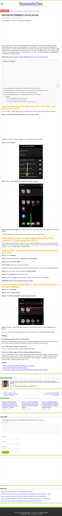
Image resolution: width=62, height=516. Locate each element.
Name (4, 436)
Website (4, 446)
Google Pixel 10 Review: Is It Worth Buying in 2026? (24, 11)
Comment (5, 422)
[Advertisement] (31, 33)
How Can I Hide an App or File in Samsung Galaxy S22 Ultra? (22, 101)
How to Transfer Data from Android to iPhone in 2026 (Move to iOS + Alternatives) (50, 404)
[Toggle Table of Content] (57, 86)
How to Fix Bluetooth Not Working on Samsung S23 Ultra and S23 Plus (51, 393)
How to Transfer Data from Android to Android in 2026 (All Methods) (21, 501)
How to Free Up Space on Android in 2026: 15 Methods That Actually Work (30, 404)
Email (4, 441)
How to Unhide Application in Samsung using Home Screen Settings (22, 94)
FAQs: (8, 96)
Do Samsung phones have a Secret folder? (18, 98)
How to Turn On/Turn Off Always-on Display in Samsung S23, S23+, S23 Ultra (10, 393)
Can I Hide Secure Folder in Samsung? (17, 100)
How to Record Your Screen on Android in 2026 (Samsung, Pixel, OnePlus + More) (10, 404)
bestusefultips (26, 512)
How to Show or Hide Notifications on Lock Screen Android (29, 57)
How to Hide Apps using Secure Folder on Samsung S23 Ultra (20, 92)
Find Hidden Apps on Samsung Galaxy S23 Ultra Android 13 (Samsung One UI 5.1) (26, 90)
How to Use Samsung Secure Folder (21, 280)
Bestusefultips (6, 17)
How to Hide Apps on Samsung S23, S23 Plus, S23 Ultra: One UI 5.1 (22, 88)
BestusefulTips (31, 3)
